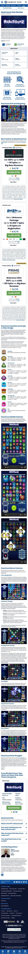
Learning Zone (9, 911)
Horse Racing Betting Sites (6, 891)
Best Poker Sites (21, 888)
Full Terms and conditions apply (8, 259)
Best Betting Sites (4, 888)
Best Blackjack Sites (5, 895)
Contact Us (12, 913)
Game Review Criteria (5, 917)
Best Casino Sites (13, 888)
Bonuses (13, 5)
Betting (8, 5)
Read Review (14, 808)
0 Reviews (19, 45)
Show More (13, 182)
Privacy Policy (19, 913)
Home (2, 5)
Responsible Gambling (16, 915)
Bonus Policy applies (18, 199)
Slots (23, 5)
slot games (21, 757)
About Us (16, 911)
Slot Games (21, 8)
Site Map (13, 917)
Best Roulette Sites (12, 893)
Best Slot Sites (7, 8)
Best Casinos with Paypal (16, 895)
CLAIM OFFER (14, 172)
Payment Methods (5, 905)
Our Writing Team (4, 913)
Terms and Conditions (5, 915)
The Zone (3, 911)
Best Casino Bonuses (17, 891)
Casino (19, 5)
